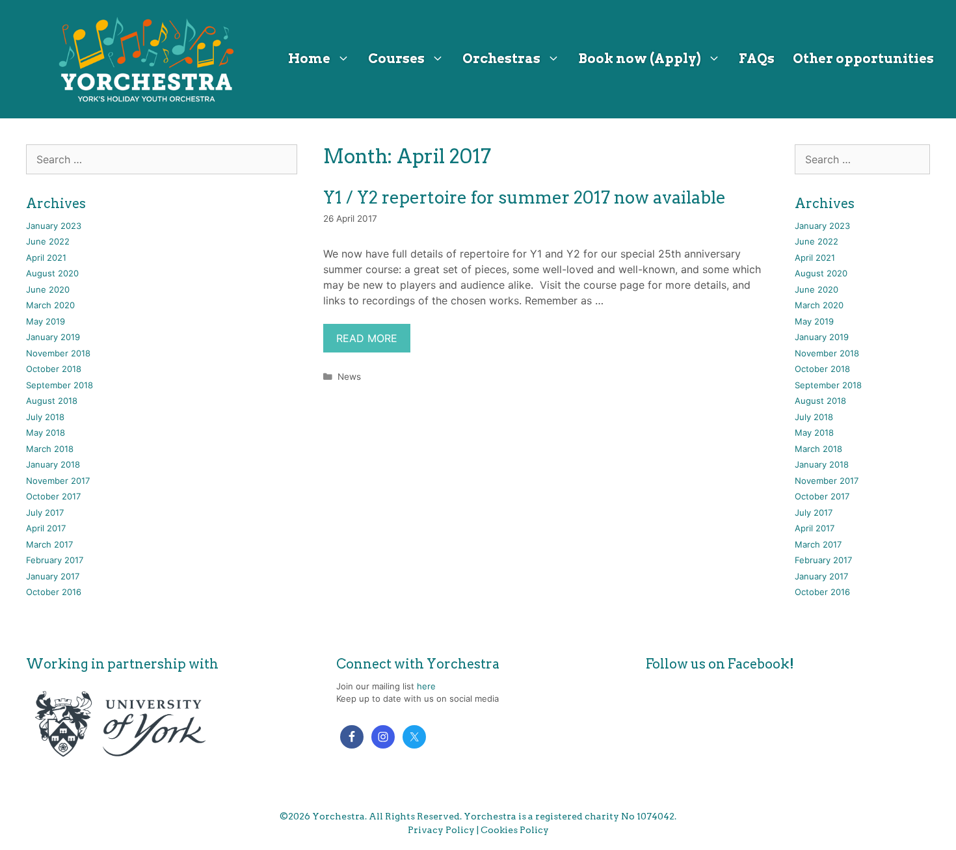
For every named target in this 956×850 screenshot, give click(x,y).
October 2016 (53, 592)
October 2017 (53, 496)
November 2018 (58, 353)
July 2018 (45, 417)
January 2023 (53, 225)
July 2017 (45, 512)
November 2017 (58, 480)
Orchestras (501, 58)
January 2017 (52, 576)
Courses (396, 58)
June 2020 (48, 289)
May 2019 (45, 321)
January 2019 (53, 337)
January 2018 (53, 464)
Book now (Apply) (639, 58)
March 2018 (49, 449)
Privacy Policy (441, 830)
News (349, 376)
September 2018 (59, 385)
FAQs (757, 58)
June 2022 (48, 241)
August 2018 (51, 400)
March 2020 (50, 305)
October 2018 (53, 369)
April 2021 (46, 257)
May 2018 (45, 432)
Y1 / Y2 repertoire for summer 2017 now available (524, 197)
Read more (366, 338)
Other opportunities (863, 58)
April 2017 (46, 528)
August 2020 (52, 273)
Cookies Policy (515, 830)
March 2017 (49, 544)
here (426, 686)
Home (309, 58)
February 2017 (54, 560)
